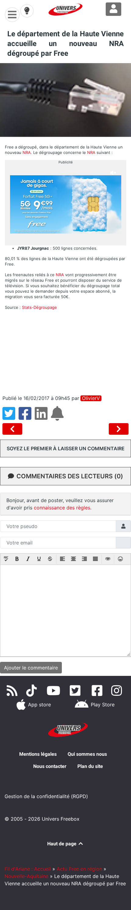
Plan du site (90, 766)
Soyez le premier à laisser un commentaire (66, 448)
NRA (27, 152)
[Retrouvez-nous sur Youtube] (55, 690)
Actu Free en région (79, 869)
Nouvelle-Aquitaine (26, 876)
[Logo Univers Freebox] (65, 9)
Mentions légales (38, 754)
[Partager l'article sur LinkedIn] (43, 417)
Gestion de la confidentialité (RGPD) (46, 796)
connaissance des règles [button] (62, 508)
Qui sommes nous (87, 754)
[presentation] (6, 559)
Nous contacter (49, 766)
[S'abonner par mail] (58, 417)
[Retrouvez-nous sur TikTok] (33, 690)
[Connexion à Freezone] (113, 9)
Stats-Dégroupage (39, 307)
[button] (6, 559)
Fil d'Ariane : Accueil (28, 869)
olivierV (91, 398)
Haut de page (62, 844)
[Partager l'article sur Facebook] (27, 417)
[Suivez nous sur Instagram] (117, 690)
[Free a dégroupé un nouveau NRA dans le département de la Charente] (119, 429)
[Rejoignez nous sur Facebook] (98, 690)
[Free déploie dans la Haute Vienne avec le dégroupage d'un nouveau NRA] (13, 429)
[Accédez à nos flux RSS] (13, 690)
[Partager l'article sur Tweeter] (10, 417)
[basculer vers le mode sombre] (26, 10)
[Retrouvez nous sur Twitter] (76, 690)
